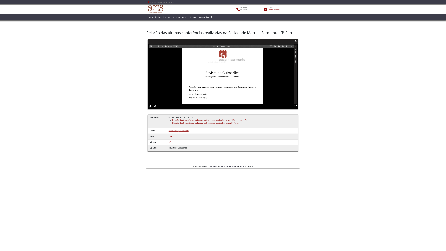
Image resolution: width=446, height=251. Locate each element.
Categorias (204, 17)
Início (151, 17)
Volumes (193, 17)
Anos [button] (184, 17)
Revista (158, 17)
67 (170, 142)
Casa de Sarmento (229, 166)
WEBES (243, 166)
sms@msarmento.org (274, 9)
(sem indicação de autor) (179, 131)
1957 (171, 136)
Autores (176, 17)
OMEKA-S (213, 166)
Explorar (167, 17)
